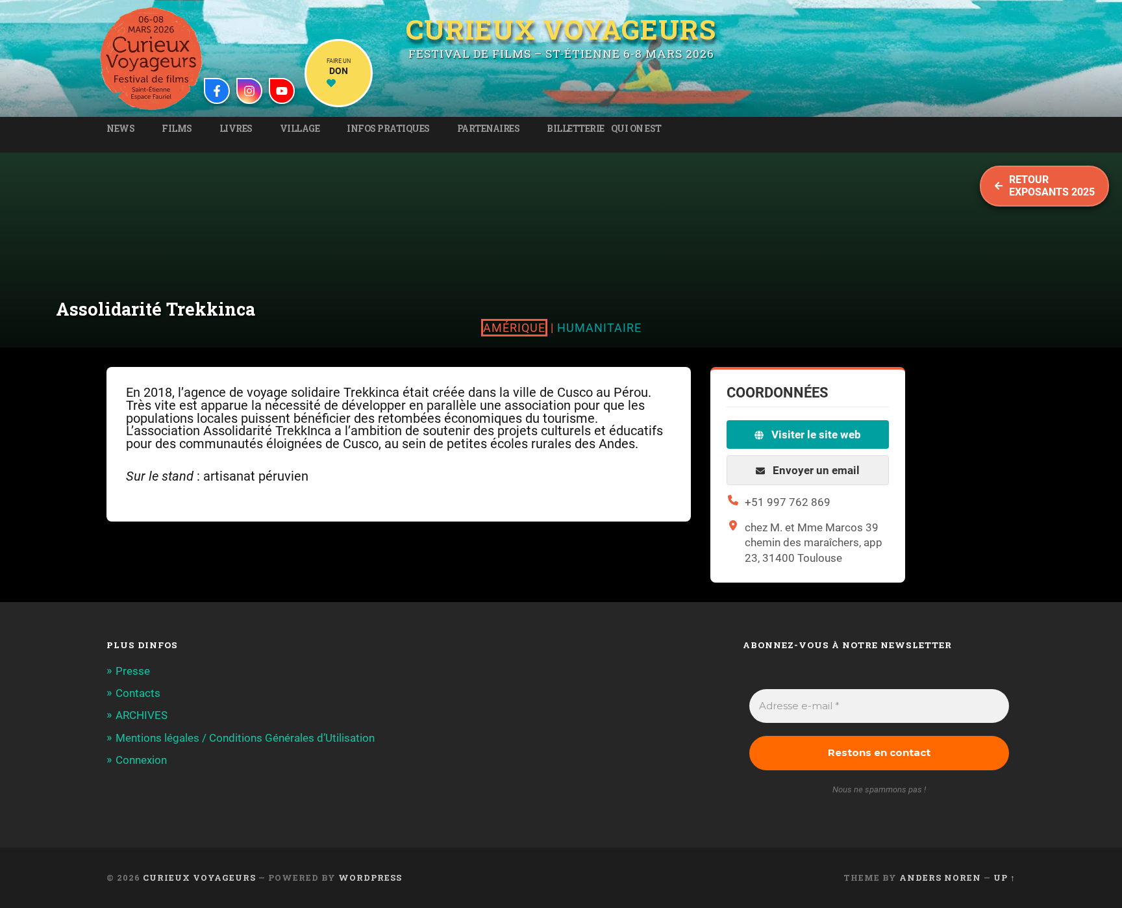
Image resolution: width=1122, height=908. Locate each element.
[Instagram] (249, 91)
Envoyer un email (815, 470)
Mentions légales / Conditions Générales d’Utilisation (245, 737)
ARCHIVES (142, 715)
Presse (133, 670)
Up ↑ (1004, 877)
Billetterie (576, 128)
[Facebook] (217, 91)
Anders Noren (940, 877)
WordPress (370, 877)
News (120, 128)
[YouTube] (282, 91)
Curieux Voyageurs (561, 30)
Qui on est (636, 128)
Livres (236, 128)
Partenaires (488, 128)
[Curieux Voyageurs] (151, 58)
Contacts (138, 693)
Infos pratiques (388, 128)
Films (177, 128)
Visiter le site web (815, 434)
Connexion (141, 759)
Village (300, 128)
